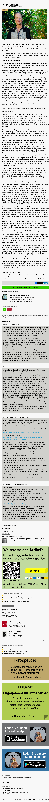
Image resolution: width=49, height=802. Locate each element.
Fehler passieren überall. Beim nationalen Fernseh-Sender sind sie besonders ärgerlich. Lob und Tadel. (17, 626)
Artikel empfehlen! (8, 283)
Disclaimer (40, 799)
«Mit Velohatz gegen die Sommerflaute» (14, 653)
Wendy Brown (6, 130)
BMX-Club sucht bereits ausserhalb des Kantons (15, 792)
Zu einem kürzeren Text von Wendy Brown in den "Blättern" (25, 279)
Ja (4, 309)
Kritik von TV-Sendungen (15, 622)
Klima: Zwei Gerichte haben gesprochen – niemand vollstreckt (20, 650)
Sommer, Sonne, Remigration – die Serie (10, 609)
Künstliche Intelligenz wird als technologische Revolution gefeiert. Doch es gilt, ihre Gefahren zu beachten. (16, 636)
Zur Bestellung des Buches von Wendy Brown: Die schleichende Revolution (26, 276)
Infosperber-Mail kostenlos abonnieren (23, 799)
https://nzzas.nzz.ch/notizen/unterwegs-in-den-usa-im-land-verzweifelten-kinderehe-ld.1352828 (22, 438)
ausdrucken (25, 283)
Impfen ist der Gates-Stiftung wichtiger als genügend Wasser (19, 598)
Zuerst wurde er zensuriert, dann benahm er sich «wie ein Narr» (20, 648)
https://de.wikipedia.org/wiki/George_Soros (17, 504)
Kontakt (35, 799)
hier (44, 109)
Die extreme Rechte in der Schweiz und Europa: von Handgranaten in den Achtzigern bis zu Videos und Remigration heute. (10, 615)
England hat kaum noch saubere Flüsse (14, 600)
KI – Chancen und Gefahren (16, 632)
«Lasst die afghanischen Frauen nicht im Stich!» (16, 651)
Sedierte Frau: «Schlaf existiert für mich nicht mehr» (16, 781)
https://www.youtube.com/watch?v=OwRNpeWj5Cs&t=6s (21, 433)
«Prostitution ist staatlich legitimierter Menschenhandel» (17, 777)
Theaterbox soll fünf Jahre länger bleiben (13, 788)
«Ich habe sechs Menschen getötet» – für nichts (16, 596)
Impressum (46, 799)
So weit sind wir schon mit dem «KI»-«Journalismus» (17, 601)
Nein (9, 309)
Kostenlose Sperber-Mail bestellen (25, 287)
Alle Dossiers (44, 641)
